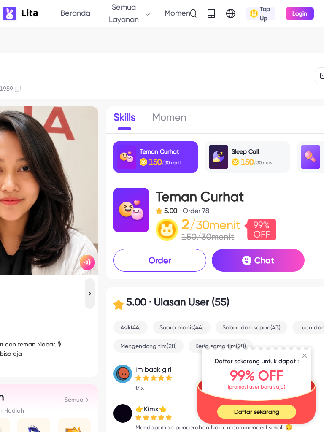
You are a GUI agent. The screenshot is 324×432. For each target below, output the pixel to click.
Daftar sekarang (256, 411)
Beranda (75, 12)
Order (159, 260)
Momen (177, 12)
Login (299, 13)
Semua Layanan (124, 13)
